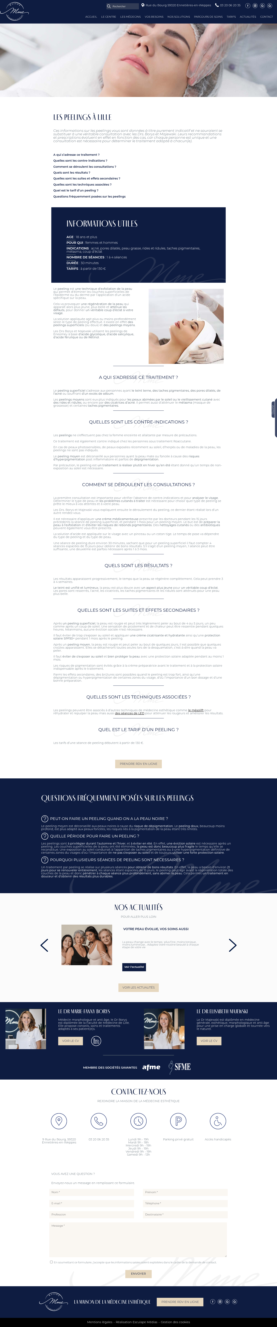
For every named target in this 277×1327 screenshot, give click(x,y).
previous (44, 945)
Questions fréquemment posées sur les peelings (89, 196)
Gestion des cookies (175, 1322)
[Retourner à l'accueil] (14, 19)
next (233, 945)
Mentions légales (99, 1322)
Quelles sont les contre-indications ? (80, 160)
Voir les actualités (138, 987)
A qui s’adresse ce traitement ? (76, 155)
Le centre (108, 17)
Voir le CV (70, 1041)
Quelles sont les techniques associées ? (82, 184)
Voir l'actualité (134, 967)
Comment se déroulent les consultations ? (84, 167)
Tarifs (231, 17)
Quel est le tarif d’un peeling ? (75, 190)
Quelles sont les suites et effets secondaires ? (86, 178)
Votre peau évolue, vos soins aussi (156, 929)
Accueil (91, 17)
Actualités (248, 17)
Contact (266, 17)
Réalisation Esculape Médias (136, 1322)
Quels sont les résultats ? (71, 172)
